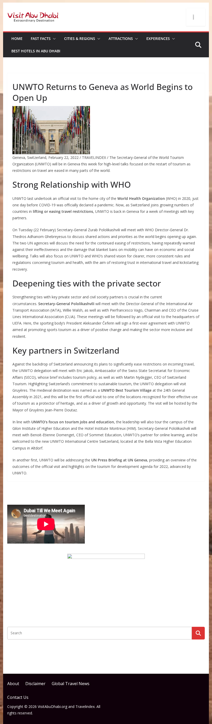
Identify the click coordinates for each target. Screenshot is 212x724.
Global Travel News (70, 683)
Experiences (158, 38)
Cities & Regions (79, 38)
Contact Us (17, 697)
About (13, 683)
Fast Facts (41, 38)
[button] (53, 38)
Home (16, 38)
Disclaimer (35, 683)
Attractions (121, 38)
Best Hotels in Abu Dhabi (35, 50)
